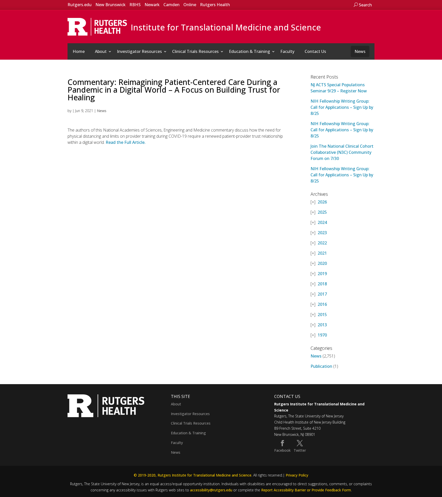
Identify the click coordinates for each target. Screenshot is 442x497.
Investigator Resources (139, 51)
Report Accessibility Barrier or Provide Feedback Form (306, 490)
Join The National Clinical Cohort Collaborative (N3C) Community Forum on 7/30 (342, 152)
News (360, 51)
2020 (322, 263)
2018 (322, 284)
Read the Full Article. (125, 142)
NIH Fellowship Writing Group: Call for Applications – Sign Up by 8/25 (342, 107)
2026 (322, 202)
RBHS (135, 4)
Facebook (282, 450)
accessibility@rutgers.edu (211, 490)
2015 (322, 314)
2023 (322, 232)
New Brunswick (110, 4)
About (101, 51)
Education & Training (249, 51)
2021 (322, 253)
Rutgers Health (215, 4)
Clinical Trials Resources (195, 51)
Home (79, 51)
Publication (321, 366)
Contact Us (315, 51)
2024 (322, 222)
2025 (322, 212)
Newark (152, 4)
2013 (322, 325)
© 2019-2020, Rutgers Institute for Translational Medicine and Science (192, 475)
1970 (322, 335)
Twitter (300, 450)
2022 (322, 243)
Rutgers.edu (80, 4)
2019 (322, 273)
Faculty (287, 51)
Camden (171, 4)
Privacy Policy (297, 475)
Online (189, 4)
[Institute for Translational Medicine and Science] (97, 26)
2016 (322, 304)
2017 (322, 294)
